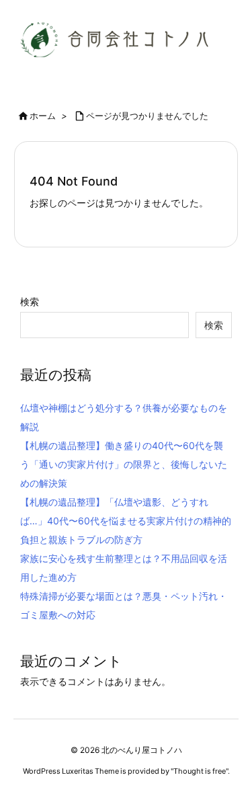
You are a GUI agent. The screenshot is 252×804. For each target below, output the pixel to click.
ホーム (43, 115)
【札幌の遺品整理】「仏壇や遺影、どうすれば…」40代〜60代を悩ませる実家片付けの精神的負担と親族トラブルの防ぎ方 (125, 520)
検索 (29, 301)
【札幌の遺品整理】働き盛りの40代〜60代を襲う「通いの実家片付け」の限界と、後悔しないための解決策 (123, 464)
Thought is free (199, 771)
